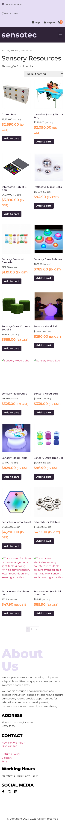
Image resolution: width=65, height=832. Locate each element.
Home (5, 50)
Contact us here (13, 4)
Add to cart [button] (11, 138)
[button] (60, 35)
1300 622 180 (11, 13)
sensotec (19, 34)
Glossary (7, 757)
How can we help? (13, 742)
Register (51, 22)
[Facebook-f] (3, 791)
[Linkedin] (15, 791)
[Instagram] (9, 791)
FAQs (5, 761)
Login (38, 22)
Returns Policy (11, 753)
